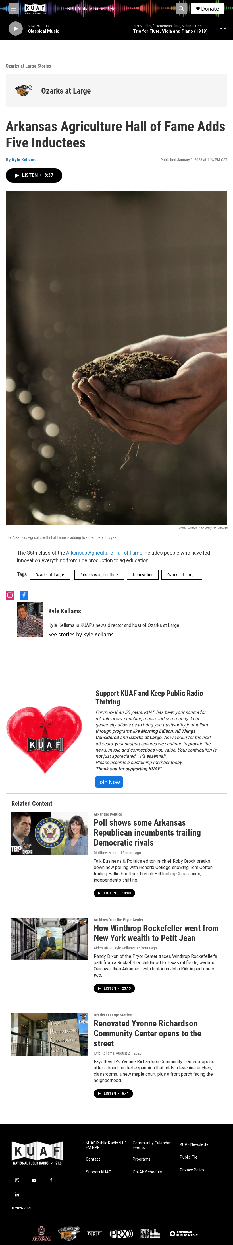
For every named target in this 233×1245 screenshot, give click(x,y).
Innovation (143, 574)
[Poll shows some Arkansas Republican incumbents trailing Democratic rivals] (49, 833)
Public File (188, 1157)
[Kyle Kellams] (30, 619)
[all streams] (224, 28)
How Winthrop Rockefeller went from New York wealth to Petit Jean (156, 933)
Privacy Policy (192, 1170)
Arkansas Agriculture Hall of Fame (104, 553)
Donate (210, 9)
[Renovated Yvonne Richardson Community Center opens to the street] (49, 1034)
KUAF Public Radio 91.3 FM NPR (106, 1145)
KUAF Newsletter (195, 1144)
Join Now (109, 782)
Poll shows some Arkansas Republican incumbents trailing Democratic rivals (147, 833)
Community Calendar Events (152, 1145)
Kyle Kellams (24, 160)
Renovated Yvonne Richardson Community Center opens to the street (147, 1033)
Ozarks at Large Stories (28, 66)
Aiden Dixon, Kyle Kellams (114, 948)
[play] (15, 28)
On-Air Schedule (147, 1172)
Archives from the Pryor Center (118, 919)
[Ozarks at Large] (23, 91)
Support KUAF (98, 1172)
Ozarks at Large (66, 91)
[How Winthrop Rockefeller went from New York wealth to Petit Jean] (49, 939)
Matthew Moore (106, 852)
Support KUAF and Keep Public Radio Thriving (149, 697)
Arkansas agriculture (99, 574)
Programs (142, 1159)
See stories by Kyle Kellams (81, 634)
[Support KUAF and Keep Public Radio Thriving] (45, 737)
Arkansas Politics (108, 814)
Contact (93, 1159)
